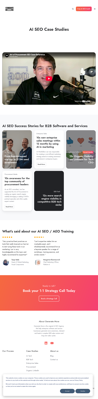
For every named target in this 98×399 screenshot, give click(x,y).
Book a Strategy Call (49, 298)
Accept (67, 391)
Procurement (31, 367)
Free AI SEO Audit (83, 9)
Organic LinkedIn (32, 370)
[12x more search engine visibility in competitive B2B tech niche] (49, 191)
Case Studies (32, 351)
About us (54, 351)
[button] (73, 9)
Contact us (54, 359)
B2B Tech (29, 359)
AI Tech (29, 356)
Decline (83, 391)
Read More (41, 164)
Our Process (8, 351)
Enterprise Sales (32, 363)
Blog (51, 356)
